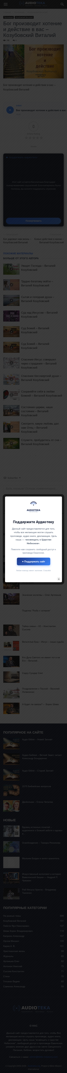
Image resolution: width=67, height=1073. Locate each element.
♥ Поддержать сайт (33, 561)
